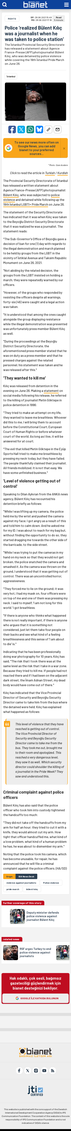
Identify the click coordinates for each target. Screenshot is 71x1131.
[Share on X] (21, 129)
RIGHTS (12, 18)
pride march (12, 889)
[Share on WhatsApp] (30, 129)
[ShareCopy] (48, 129)
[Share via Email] (57, 129)
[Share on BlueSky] (39, 129)
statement (51, 390)
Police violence (51, 882)
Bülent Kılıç (11, 195)
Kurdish (62, 173)
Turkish (50, 173)
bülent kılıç (32, 889)
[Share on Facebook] (12, 129)
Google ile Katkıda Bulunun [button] (39, 998)
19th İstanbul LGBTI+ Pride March (25, 204)
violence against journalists (21, 882)
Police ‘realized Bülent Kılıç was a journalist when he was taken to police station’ (34, 33)
